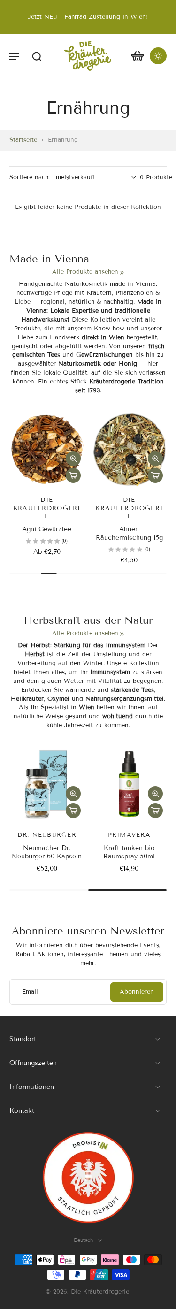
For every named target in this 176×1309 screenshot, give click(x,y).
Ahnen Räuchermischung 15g (129, 533)
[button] (14, 55)
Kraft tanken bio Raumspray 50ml (129, 852)
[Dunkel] (158, 55)
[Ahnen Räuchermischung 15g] (129, 449)
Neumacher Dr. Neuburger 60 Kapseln (47, 852)
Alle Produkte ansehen (85, 272)
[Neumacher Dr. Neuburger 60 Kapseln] (46, 784)
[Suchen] (36, 55)
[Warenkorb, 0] (137, 56)
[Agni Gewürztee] (46, 449)
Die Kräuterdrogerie (100, 1291)
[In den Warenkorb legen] (73, 475)
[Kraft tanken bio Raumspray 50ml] (129, 784)
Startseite (23, 140)
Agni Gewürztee (46, 529)
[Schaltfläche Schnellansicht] (73, 458)
